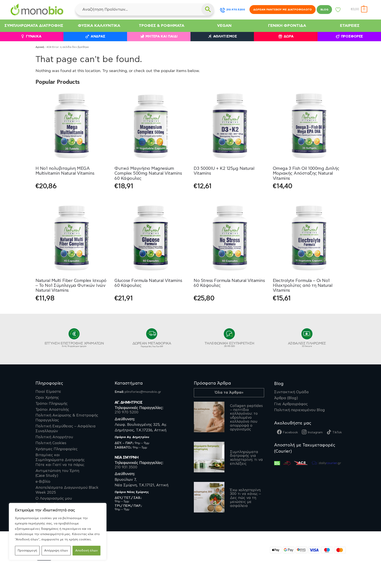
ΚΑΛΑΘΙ (72, 197)
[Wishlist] (101, 96)
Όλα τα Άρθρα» (229, 392)
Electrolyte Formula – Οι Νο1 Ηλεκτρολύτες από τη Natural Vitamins (302, 285)
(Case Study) (57, 473)
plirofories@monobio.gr (143, 391)
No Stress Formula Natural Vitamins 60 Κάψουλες (229, 283)
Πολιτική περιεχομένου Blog (299, 410)
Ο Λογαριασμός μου (53, 498)
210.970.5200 (235, 9)
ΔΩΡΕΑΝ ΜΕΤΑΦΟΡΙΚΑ (151, 345)
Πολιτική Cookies (50, 443)
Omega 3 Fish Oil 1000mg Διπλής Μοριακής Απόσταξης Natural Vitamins (306, 173)
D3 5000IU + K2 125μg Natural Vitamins (224, 171)
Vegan (224, 26)
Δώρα (289, 36)
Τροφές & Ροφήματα (161, 26)
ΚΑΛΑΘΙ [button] (151, 197)
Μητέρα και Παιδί (161, 36)
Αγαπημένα (338, 11)
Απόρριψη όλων (56, 550)
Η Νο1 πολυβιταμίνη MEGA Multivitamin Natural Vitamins (64, 171)
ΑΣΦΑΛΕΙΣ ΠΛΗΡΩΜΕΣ (307, 344)
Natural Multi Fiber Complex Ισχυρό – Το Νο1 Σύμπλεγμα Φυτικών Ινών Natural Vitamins (70, 285)
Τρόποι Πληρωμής (51, 403)
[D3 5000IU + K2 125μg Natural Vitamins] (230, 126)
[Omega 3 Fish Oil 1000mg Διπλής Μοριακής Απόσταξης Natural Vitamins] (309, 126)
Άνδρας (98, 36)
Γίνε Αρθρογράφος (291, 404)
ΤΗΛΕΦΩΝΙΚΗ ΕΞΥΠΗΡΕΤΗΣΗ (229, 344)
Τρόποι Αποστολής (52, 409)
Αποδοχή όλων (86, 550)
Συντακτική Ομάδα (291, 392)
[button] (359, 9)
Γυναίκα (33, 36)
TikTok (337, 432)
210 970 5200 (126, 412)
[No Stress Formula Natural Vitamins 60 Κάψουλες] (230, 238)
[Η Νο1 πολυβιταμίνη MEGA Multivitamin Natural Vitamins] (71, 126)
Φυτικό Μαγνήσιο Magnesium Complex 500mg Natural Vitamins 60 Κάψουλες (148, 173)
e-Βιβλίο (42, 481)
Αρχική (39, 47)
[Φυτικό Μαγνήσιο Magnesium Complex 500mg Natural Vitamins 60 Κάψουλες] (150, 126)
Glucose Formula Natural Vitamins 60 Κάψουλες (148, 283)
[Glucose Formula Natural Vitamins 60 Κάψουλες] (150, 238)
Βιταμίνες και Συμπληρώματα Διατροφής (60, 460)
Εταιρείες (349, 26)
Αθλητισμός (225, 36)
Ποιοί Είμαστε (48, 391)
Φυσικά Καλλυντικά (99, 26)
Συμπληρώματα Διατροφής (33, 26)
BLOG (324, 9)
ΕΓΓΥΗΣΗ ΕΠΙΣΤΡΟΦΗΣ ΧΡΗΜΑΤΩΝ (74, 344)
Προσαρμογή (27, 550)
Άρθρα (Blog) (286, 398)
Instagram (315, 432)
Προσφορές (352, 36)
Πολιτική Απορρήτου (54, 437)
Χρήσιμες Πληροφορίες (56, 449)
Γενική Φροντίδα (287, 26)
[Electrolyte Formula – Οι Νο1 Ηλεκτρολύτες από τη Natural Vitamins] (309, 238)
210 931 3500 (126, 467)
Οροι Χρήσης (47, 397)
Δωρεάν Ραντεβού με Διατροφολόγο (282, 9)
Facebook (290, 432)
